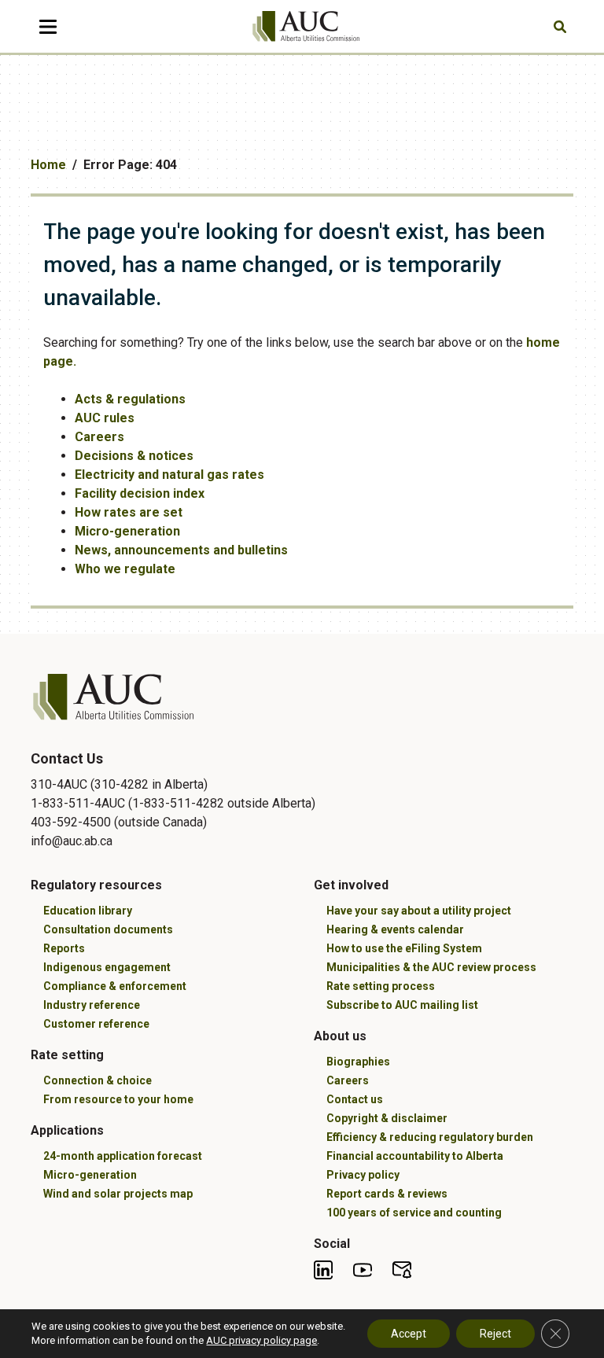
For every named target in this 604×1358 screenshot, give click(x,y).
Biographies (358, 1061)
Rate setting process (380, 986)
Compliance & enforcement (114, 986)
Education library (87, 910)
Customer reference (96, 1024)
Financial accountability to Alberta (414, 1156)
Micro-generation (127, 531)
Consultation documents (108, 929)
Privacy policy (363, 1174)
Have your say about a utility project (418, 910)
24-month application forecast (122, 1156)
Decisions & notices (134, 455)
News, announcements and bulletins (181, 550)
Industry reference (91, 1005)
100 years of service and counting (414, 1212)
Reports (64, 948)
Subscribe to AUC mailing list (402, 1005)
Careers (99, 436)
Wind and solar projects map (118, 1193)
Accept (408, 1333)
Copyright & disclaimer (386, 1118)
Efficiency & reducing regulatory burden (429, 1137)
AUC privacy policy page (261, 1340)
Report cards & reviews (386, 1193)
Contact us (354, 1099)
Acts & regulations (130, 399)
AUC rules (104, 417)
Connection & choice (97, 1080)
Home (48, 164)
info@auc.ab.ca (71, 841)
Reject (495, 1333)
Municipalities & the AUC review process (431, 967)
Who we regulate (125, 568)
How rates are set (128, 512)
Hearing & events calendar (395, 929)
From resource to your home (118, 1099)
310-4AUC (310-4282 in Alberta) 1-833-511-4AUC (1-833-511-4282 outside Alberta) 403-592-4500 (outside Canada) (173, 803)
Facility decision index (139, 493)
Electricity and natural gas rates (169, 474)
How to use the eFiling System (404, 948)
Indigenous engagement (107, 967)
